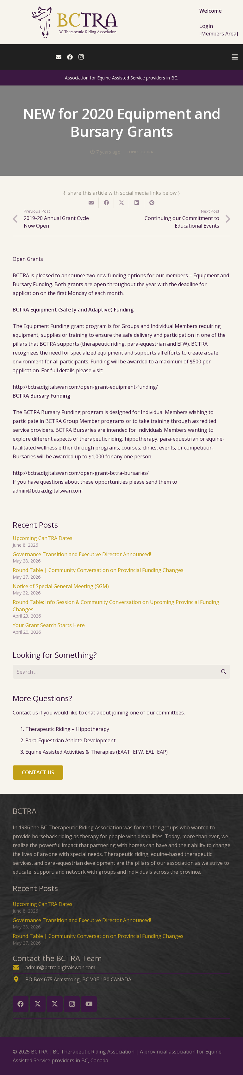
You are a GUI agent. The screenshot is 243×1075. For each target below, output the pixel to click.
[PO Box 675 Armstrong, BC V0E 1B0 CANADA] (19, 979)
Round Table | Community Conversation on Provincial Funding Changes (98, 570)
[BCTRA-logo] (76, 22)
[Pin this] (151, 203)
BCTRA (147, 151)
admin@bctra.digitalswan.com (60, 967)
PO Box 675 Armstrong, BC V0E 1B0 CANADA (78, 979)
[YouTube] (89, 1004)
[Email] (58, 57)
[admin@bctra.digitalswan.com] (19, 967)
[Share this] (106, 203)
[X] (38, 1004)
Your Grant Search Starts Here (49, 625)
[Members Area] (218, 33)
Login (206, 25)
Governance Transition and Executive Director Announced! (82, 554)
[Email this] (91, 203)
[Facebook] (70, 57)
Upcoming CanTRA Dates (42, 538)
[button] (234, 57)
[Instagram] (81, 57)
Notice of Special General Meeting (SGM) (61, 586)
